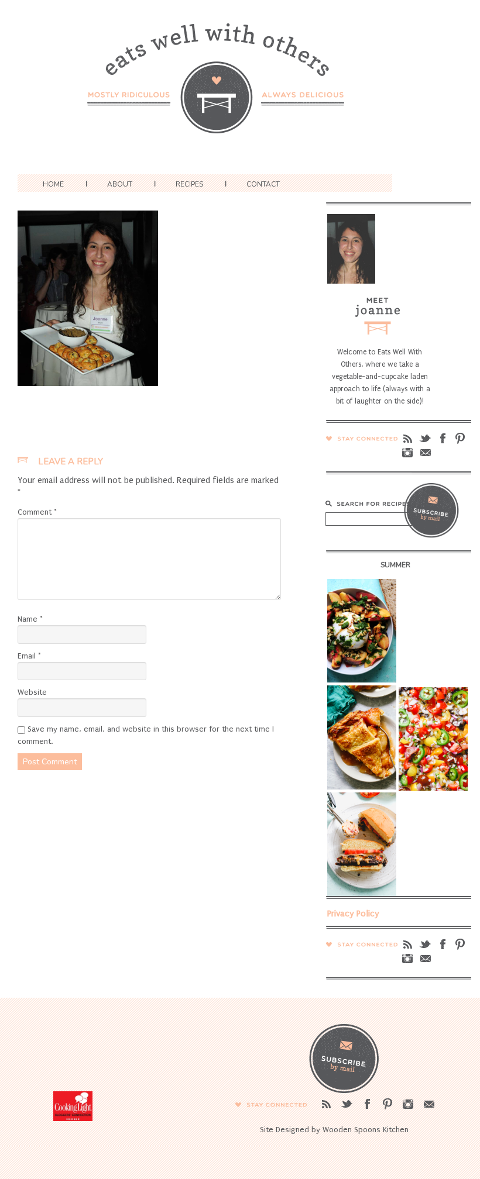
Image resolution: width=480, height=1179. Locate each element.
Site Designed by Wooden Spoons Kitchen (334, 1129)
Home (53, 184)
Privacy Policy (353, 913)
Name (30, 619)
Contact (263, 184)
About (119, 184)
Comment (37, 512)
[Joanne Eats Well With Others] (240, 86)
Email (29, 655)
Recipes (189, 184)
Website (32, 692)
